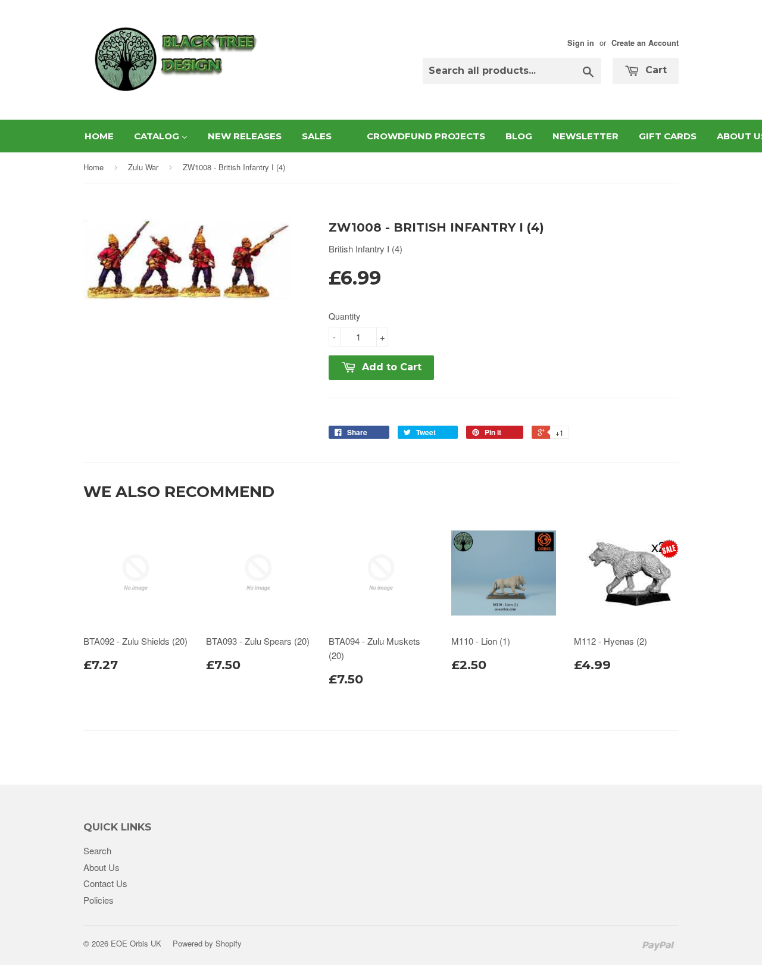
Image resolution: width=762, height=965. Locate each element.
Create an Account (645, 43)
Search (97, 850)
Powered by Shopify (207, 943)
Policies (98, 900)
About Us (101, 867)
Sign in (580, 43)
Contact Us (105, 883)
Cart (654, 70)
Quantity (344, 316)
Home (93, 167)
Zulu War (143, 167)
